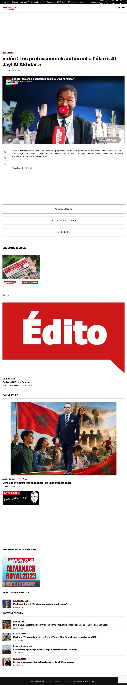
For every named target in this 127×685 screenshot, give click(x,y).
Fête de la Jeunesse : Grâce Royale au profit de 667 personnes (43, 662)
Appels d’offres (63, 232)
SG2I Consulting (91, 681)
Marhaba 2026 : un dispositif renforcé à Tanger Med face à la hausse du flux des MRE (54, 637)
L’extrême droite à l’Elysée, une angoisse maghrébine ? (40, 604)
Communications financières (63, 220)
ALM (8, 70)
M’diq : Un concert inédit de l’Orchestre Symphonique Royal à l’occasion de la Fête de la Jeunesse (60, 625)
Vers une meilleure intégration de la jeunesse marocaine (36, 482)
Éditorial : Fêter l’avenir (16, 382)
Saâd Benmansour (13, 386)
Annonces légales (63, 209)
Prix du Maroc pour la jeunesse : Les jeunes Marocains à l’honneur (45, 649)
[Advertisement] (68, 178)
